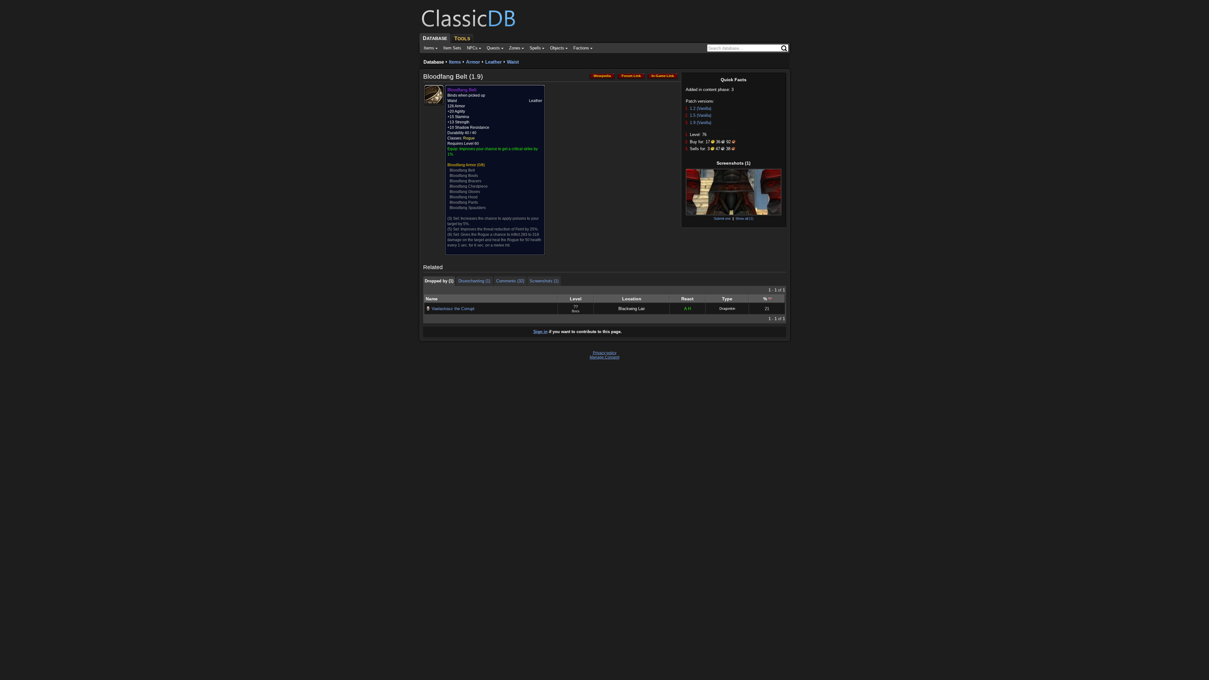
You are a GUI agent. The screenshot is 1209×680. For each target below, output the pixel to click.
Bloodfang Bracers (465, 181)
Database (433, 62)
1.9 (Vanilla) (700, 122)
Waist (513, 62)
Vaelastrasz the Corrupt (453, 308)
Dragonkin (727, 308)
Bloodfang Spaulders (468, 208)
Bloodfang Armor (461, 165)
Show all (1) (744, 218)
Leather (493, 62)
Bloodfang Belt (462, 170)
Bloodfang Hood (464, 197)
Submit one (722, 218)
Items (455, 62)
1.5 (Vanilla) (700, 115)
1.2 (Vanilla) (700, 108)
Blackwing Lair (631, 308)
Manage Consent (604, 357)
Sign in (540, 331)
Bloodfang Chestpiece (469, 186)
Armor (473, 62)
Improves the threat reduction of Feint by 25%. (500, 229)
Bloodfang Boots (464, 175)
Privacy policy (604, 353)
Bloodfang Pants (464, 202)
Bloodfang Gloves (465, 192)
